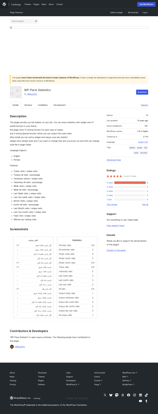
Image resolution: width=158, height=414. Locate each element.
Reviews (28, 105)
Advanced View (114, 160)
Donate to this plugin (116, 250)
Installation (43, 105)
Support (144, 105)
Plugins (41, 380)
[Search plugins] (36, 21)
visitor (136, 153)
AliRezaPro (32, 94)
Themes (41, 377)
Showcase (42, 373)
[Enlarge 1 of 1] (96, 237)
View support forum (115, 225)
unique (139, 148)
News (12, 377)
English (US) (143, 142)
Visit (145, 148)
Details (15, 105)
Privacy (13, 384)
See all (145, 204)
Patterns (41, 384)
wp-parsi (143, 153)
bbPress (126, 380)
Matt (125, 377)
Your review (112, 204)
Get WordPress (146, 4)
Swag (97, 384)
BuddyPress (128, 384)
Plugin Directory (16, 12)
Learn (68, 373)
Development (60, 105)
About (12, 373)
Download (142, 92)
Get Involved (99, 373)
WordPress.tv (72, 384)
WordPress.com (129, 373)
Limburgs (36, 398)
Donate (98, 380)
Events (97, 377)
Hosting (13, 380)
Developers (71, 380)
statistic (132, 148)
